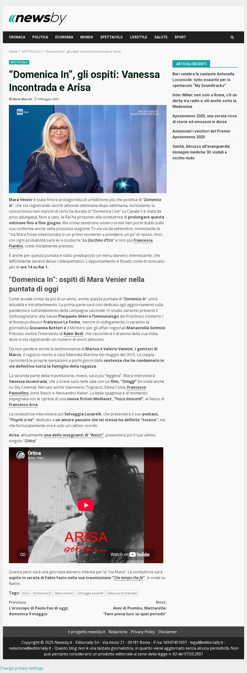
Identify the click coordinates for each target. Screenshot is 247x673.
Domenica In (42, 593)
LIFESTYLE (138, 37)
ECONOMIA (64, 37)
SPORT (180, 37)
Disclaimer (167, 631)
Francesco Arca (23, 404)
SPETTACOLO (111, 37)
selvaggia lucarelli (90, 593)
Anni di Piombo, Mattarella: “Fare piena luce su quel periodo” (134, 608)
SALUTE (160, 37)
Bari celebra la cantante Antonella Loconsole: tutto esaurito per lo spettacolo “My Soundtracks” (203, 80)
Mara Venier (64, 593)
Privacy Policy (143, 631)
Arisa (25, 593)
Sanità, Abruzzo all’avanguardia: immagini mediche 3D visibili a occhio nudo (201, 152)
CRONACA (17, 37)
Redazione (118, 631)
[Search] (232, 37)
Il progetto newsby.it (86, 631)
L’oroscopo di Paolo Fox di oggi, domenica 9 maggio (39, 608)
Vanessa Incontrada (122, 593)
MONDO (86, 37)
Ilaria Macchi (22, 99)
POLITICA (40, 37)
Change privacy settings (21, 668)
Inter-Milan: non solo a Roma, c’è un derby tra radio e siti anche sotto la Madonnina (204, 101)
